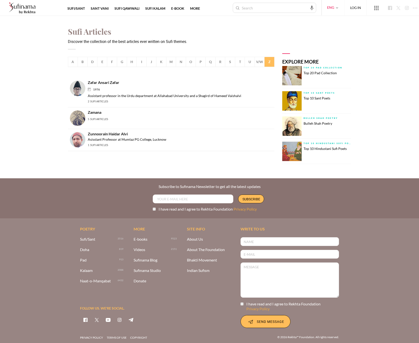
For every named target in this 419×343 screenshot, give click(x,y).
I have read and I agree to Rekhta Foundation (208, 209)
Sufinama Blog (145, 260)
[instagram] (119, 320)
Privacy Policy (245, 209)
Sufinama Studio (147, 271)
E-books (140, 239)
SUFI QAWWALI (126, 8)
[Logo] (22, 8)
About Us (195, 239)
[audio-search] (312, 7)
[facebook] (85, 320)
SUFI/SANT (76, 8)
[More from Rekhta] (376, 7)
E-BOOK (177, 8)
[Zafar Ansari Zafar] (79, 88)
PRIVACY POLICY (91, 337)
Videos (139, 250)
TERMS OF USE (117, 337)
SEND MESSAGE (270, 321)
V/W (259, 62)
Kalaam (86, 271)
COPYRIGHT (138, 337)
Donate (140, 281)
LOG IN (355, 8)
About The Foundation (206, 250)
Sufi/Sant (87, 239)
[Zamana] (79, 118)
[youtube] (108, 320)
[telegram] (131, 320)
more (195, 8)
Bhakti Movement (202, 260)
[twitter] (97, 320)
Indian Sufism (198, 271)
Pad (83, 260)
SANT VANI (100, 8)
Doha (84, 250)
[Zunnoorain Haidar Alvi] (79, 139)
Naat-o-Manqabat (95, 281)
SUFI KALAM (155, 8)
